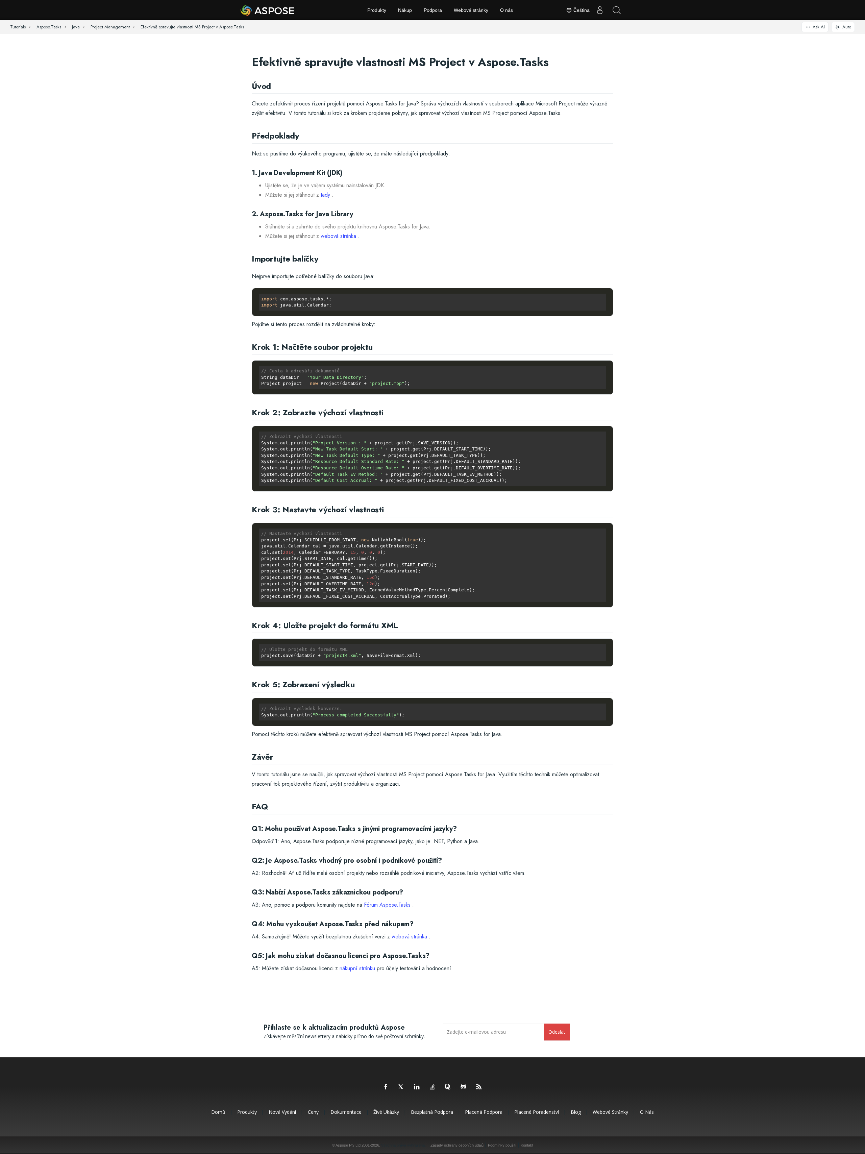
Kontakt (527, 1145)
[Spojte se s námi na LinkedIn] (417, 1087)
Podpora (433, 10)
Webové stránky (471, 10)
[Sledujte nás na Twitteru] (401, 1087)
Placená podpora (483, 1112)
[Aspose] (268, 10)
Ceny (313, 1112)
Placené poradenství (536, 1112)
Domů (218, 1112)
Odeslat (556, 1032)
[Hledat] (616, 10)
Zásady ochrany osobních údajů (457, 1145)
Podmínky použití (502, 1145)
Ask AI (819, 27)
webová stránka (338, 236)
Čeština (581, 10)
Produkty (376, 10)
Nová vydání (282, 1112)
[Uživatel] (599, 10)
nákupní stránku (357, 968)
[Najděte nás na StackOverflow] (432, 1087)
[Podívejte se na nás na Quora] (448, 1087)
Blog (576, 1112)
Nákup (405, 10)
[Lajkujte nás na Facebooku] (385, 1087)
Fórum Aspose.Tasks (387, 905)
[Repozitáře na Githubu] (463, 1087)
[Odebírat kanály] (479, 1087)
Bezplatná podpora (432, 1112)
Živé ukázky (386, 1112)
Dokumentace (346, 1112)
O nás (506, 10)
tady (325, 195)
